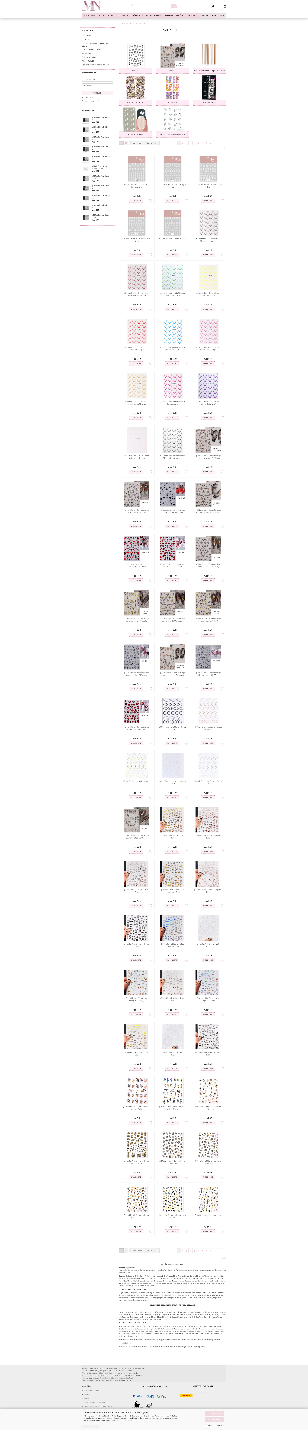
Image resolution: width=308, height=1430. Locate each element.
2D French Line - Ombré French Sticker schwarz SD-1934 (172, 457)
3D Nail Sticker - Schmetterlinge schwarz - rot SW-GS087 (136, 728)
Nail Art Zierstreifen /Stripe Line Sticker (95, 44)
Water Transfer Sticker (91, 50)
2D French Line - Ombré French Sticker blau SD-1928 (172, 348)
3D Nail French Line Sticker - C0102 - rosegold (208, 728)
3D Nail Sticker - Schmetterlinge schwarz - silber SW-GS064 (136, 511)
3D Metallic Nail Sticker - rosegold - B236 (208, 837)
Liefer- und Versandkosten (94, 1402)
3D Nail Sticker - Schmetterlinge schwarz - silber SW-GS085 (172, 511)
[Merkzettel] (219, 6)
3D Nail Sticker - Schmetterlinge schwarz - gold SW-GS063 (172, 620)
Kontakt (87, 1399)
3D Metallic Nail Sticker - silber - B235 (172, 999)
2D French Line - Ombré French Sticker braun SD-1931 (208, 240)
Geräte (179, 15)
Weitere (191, 15)
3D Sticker (86, 39)
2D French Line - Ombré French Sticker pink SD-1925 (172, 403)
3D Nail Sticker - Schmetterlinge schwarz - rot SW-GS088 (136, 565)
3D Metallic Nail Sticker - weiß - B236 (208, 945)
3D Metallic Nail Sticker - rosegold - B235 (208, 891)
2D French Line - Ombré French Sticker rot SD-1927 (136, 348)
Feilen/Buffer (153, 15)
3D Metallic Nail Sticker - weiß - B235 (172, 1053)
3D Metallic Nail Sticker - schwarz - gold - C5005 (136, 1162)
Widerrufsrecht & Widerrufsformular (98, 1406)
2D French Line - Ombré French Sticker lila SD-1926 (208, 403)
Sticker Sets (87, 53)
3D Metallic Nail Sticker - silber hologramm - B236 (172, 945)
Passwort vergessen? (90, 101)
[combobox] (137, 143)
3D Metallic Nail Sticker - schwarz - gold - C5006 (208, 1108)
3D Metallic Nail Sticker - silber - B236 (136, 891)
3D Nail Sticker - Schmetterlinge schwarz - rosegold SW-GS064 (208, 457)
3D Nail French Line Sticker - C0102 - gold (136, 782)
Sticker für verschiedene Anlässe (95, 65)
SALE (214, 15)
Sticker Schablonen (90, 61)
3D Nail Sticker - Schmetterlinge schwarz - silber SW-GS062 (136, 837)
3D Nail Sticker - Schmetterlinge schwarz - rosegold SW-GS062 (172, 674)
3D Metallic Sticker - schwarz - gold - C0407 (208, 1216)
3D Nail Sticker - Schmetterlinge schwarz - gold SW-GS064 (208, 620)
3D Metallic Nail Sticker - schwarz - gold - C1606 (172, 1108)
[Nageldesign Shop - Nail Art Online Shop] (93, 6)
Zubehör (168, 15)
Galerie (204, 15)
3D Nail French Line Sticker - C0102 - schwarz (172, 728)
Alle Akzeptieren (214, 1414)
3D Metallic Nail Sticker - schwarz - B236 (136, 945)
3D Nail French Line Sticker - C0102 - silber (208, 782)
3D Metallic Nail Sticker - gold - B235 (136, 1053)
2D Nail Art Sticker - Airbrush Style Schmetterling (136, 186)
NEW (222, 15)
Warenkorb (136, 201)
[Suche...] (174, 6)
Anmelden (97, 93)
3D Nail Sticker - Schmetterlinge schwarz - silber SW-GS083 (208, 674)
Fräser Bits (137, 15)
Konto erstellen (88, 97)
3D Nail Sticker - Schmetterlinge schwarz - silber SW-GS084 (136, 674)
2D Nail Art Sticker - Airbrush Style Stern (136, 240)
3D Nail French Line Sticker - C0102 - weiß (172, 782)
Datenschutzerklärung (124, 1420)
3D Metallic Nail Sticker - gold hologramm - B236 (172, 891)
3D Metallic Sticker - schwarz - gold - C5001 (172, 1216)
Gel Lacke (123, 15)
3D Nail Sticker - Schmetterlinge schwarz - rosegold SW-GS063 (208, 511)
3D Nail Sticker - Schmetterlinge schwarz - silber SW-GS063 (208, 565)
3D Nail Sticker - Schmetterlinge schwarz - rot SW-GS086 (172, 565)
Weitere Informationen (215, 1425)
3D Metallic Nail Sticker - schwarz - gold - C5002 (136, 1216)
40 (224, 143)
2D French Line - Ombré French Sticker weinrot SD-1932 (136, 294)
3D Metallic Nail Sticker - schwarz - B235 (208, 1053)
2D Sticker (86, 36)
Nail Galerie (129, 1347)
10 (214, 143)
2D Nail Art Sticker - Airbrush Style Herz (172, 186)
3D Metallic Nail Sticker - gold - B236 (172, 837)
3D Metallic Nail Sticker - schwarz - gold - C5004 (172, 1162)
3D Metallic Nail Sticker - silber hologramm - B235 (208, 999)
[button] (213, 6)
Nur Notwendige (214, 1420)
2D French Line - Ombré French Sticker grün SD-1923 (172, 294)
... (219, 143)
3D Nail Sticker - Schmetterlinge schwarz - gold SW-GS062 (136, 620)
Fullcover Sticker (89, 57)
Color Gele (109, 15)
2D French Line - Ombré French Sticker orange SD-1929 (136, 403)
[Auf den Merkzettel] (151, 200)
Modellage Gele (92, 15)
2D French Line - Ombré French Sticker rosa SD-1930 (208, 348)
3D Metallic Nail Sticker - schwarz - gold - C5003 (208, 1162)
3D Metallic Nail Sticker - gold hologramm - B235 (136, 999)
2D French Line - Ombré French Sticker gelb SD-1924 (208, 294)
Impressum (88, 1395)
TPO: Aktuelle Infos (91, 1391)
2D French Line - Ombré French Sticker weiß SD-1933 (136, 457)
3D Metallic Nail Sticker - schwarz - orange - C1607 (136, 1108)
